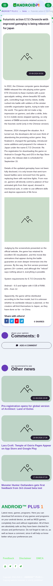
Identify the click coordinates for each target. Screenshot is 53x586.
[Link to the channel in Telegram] (20, 566)
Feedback (8, 558)
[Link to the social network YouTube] (5, 566)
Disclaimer (25, 558)
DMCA (40, 558)
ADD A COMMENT (28, 345)
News (24, 11)
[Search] (48, 5)
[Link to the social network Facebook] (15, 566)
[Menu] (4, 5)
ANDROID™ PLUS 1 (9, 11)
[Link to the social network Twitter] (10, 566)
